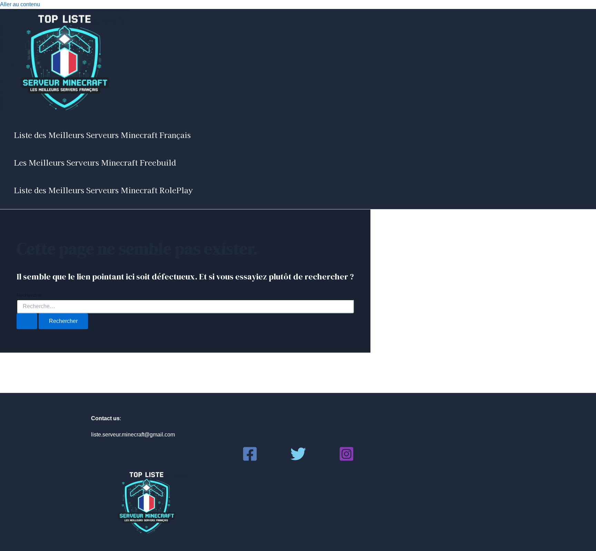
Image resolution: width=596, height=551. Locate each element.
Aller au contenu (20, 4)
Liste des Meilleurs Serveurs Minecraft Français (102, 134)
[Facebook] (249, 459)
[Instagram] (346, 459)
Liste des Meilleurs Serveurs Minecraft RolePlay (103, 189)
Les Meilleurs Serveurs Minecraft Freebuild (95, 162)
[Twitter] (298, 459)
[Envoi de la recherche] (27, 321)
